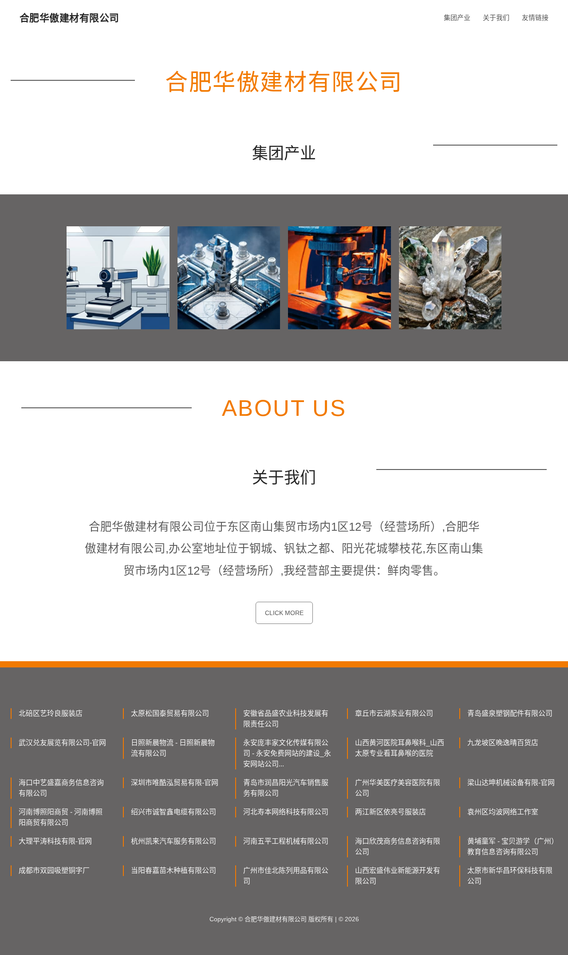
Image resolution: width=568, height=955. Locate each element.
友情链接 (535, 17)
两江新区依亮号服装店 (390, 812)
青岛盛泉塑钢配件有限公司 (509, 713)
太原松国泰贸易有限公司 (170, 713)
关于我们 (496, 17)
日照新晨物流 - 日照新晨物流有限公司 (173, 748)
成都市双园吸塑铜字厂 (54, 870)
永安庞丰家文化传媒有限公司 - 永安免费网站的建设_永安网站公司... (287, 753)
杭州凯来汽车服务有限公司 (173, 841)
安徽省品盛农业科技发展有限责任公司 (285, 719)
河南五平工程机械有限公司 (285, 841)
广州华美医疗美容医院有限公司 (397, 788)
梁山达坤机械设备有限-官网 (511, 782)
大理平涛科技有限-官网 (55, 841)
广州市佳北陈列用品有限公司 (285, 876)
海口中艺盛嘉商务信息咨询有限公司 (61, 788)
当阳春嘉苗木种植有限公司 (173, 870)
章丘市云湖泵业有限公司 (394, 713)
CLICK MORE (284, 612)
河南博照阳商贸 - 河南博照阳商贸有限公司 (61, 817)
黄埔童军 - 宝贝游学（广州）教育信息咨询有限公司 (511, 846)
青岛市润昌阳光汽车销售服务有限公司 (285, 788)
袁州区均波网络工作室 (502, 812)
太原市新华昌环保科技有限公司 (509, 876)
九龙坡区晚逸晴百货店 (502, 742)
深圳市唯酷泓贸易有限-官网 (174, 782)
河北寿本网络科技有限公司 (285, 812)
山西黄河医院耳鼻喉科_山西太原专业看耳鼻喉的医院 (399, 748)
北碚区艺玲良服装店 (51, 713)
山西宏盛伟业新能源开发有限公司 (397, 876)
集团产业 (457, 17)
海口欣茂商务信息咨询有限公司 (397, 846)
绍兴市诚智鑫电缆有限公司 (173, 812)
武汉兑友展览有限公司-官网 (62, 742)
